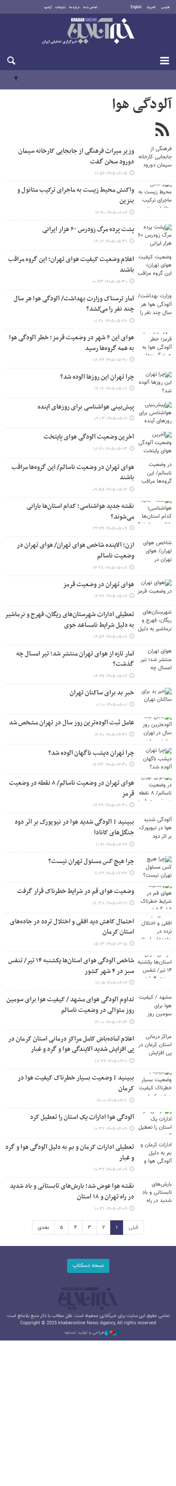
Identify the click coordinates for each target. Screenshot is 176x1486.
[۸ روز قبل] (155, 265)
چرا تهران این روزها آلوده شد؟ (97, 377)
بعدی (43, 1227)
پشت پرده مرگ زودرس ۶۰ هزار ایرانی (88, 229)
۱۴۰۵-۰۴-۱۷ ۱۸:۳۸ (109, 903)
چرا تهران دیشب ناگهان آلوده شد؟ (91, 753)
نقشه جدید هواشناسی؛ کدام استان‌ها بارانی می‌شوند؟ (80, 511)
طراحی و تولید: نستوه (85, 1332)
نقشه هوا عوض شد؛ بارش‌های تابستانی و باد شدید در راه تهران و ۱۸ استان (72, 1191)
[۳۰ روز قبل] (155, 551)
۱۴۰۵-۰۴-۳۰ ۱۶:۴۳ (110, 764)
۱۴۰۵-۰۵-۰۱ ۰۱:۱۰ (111, 705)
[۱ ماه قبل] (155, 590)
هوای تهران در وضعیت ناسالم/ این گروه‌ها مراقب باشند (73, 472)
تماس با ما (90, 7)
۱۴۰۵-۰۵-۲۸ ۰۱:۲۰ (110, 321)
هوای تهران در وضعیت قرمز (98, 584)
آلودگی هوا (142, 105)
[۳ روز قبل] (155, 196)
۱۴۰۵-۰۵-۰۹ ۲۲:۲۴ (110, 528)
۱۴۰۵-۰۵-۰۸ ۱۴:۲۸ (110, 568)
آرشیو (48, 7)
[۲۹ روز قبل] (155, 512)
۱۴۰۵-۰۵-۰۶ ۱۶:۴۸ (110, 596)
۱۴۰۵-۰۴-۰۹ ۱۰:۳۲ (110, 1129)
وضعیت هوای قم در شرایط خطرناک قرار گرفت (75, 891)
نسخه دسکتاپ (88, 1265)
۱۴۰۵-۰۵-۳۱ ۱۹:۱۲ (110, 241)
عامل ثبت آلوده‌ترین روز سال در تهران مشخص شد (71, 723)
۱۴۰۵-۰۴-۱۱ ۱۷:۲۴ (111, 1061)
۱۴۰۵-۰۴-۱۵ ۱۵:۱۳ (110, 944)
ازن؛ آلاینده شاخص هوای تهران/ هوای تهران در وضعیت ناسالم (75, 550)
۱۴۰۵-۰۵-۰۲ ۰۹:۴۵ (110, 676)
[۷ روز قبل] (155, 235)
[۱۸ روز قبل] (155, 343)
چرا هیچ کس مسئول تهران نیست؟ (91, 861)
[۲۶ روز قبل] (155, 473)
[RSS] (162, 130)
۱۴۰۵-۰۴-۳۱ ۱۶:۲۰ (110, 735)
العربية (151, 7)
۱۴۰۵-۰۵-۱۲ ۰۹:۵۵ (110, 489)
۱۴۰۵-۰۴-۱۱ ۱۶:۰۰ (112, 1100)
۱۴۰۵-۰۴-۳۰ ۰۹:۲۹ (110, 805)
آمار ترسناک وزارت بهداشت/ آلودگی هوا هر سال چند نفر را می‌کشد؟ (74, 304)
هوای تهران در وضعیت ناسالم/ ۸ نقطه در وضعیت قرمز (71, 788)
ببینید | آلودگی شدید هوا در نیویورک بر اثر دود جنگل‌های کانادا (74, 827)
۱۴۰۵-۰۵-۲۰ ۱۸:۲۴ (110, 360)
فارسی (165, 7)
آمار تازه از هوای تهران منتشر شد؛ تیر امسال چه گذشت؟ (75, 659)
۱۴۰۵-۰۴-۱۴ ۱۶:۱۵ (111, 983)
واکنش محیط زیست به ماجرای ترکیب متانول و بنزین (75, 195)
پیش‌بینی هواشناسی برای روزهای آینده (86, 407)
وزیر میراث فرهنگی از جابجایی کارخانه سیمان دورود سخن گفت (76, 156)
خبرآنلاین (88, 32)
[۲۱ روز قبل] (155, 383)
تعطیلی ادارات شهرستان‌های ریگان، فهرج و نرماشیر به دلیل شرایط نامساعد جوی (69, 620)
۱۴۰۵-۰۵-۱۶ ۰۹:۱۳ (110, 418)
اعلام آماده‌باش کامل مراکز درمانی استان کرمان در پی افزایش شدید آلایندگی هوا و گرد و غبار (71, 1044)
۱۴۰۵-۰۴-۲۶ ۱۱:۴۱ (111, 844)
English (136, 7)
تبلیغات (60, 7)
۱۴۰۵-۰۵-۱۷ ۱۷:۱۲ (110, 388)
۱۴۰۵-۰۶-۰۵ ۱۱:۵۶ (111, 173)
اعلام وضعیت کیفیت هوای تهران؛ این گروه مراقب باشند (71, 265)
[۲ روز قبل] (155, 157)
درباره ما (74, 7)
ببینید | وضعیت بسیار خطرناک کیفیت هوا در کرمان (76, 1083)
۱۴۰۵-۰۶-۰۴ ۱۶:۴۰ (111, 213)
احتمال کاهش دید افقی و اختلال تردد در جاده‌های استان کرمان (72, 927)
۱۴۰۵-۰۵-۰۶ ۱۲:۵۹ (110, 637)
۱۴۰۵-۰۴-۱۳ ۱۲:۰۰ (110, 1022)
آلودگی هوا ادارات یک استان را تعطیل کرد (82, 1117)
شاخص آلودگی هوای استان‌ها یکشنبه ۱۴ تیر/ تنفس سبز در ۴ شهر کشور (71, 966)
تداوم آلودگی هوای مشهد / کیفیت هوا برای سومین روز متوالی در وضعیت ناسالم (70, 1005)
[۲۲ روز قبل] (155, 413)
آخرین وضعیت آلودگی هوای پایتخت (89, 437)
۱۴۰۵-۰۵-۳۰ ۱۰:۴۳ (109, 281)
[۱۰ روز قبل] (155, 305)
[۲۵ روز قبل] (155, 443)
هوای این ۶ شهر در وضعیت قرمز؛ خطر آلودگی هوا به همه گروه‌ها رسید (71, 343)
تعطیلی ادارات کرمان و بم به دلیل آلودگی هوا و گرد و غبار (69, 1152)
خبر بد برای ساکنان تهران (102, 693)
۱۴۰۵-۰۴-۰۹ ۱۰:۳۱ (110, 1209)
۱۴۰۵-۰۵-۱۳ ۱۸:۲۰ (110, 449)
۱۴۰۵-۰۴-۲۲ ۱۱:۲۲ (110, 873)
